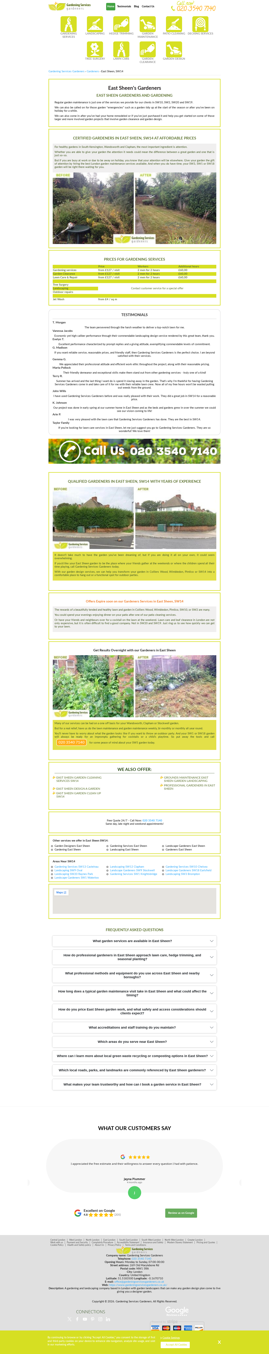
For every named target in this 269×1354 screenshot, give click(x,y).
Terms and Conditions (135, 1245)
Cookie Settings (171, 1338)
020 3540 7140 (72, 742)
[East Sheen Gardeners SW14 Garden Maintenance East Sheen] (69, 6)
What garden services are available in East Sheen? (132, 941)
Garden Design (174, 58)
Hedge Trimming (121, 33)
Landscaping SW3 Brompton (183, 874)
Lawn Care (121, 58)
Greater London (195, 1240)
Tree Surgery (95, 58)
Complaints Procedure (102, 1242)
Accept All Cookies (176, 1345)
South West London (151, 1240)
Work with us (56, 1242)
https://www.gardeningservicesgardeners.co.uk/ (138, 1285)
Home (110, 6)
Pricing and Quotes (206, 1242)
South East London (128, 1240)
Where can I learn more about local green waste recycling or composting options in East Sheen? (132, 1056)
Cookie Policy (56, 1245)
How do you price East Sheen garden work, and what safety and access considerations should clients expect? (132, 1011)
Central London (57, 1240)
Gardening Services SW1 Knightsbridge (133, 874)
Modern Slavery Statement (180, 1242)
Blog (136, 6)
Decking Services (200, 33)
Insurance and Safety (153, 1242)
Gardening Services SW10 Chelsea (186, 866)
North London (93, 1240)
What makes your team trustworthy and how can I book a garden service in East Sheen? (132, 1084)
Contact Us (148, 6)
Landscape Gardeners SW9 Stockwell (132, 870)
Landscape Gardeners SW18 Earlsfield (188, 870)
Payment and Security (77, 1242)
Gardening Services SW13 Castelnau (76, 866)
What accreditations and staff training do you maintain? (132, 1027)
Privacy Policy (114, 1245)
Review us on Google (181, 1213)
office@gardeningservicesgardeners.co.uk (139, 1281)
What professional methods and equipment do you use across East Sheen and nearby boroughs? (132, 975)
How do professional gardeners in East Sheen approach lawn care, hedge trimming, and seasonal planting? (132, 957)
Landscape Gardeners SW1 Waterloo (77, 877)
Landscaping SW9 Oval (68, 870)
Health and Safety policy (79, 1245)
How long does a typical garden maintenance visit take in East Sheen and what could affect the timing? (132, 993)
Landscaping (95, 33)
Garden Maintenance (148, 35)
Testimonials (124, 6)
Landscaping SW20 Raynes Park (74, 874)
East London (109, 1240)
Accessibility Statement (128, 1242)
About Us (99, 1245)
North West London (174, 1240)
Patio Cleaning (174, 33)
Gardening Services (68, 35)
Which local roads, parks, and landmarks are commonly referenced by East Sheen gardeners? (132, 1070)
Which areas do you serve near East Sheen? (132, 1042)
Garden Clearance (148, 60)
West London (75, 1240)
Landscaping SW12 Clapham (127, 866)
